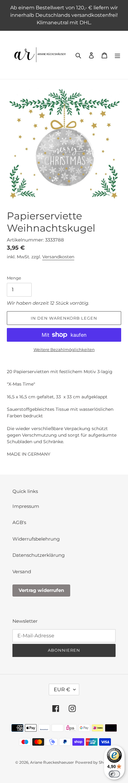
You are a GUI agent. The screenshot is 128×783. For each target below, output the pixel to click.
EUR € (62, 689)
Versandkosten (58, 257)
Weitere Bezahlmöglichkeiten (64, 349)
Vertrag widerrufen (41, 590)
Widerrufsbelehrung (36, 539)
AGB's (19, 522)
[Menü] (117, 55)
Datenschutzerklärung (38, 555)
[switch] (114, 774)
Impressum (25, 506)
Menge (14, 277)
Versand (21, 571)
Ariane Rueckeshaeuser (52, 762)
